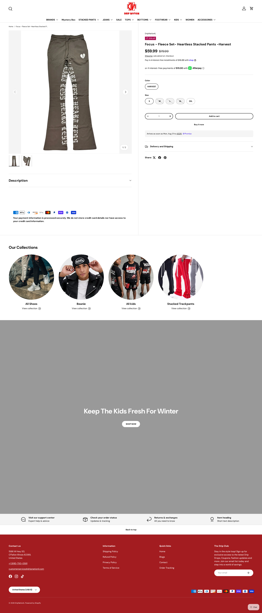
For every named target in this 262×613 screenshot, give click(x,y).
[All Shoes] (31, 277)
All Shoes (31, 304)
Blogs (162, 556)
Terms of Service (111, 567)
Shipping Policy (110, 551)
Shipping (149, 56)
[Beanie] (81, 277)
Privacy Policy (110, 562)
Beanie (81, 304)
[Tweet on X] (154, 157)
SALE (119, 19)
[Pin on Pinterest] (165, 157)
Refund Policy (109, 556)
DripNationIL (150, 33)
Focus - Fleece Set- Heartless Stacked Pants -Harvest (32, 26)
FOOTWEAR (161, 19)
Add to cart (214, 116)
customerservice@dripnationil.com (26, 568)
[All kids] (131, 277)
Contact (163, 562)
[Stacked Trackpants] (180, 277)
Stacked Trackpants (180, 304)
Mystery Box (68, 19)
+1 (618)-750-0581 (18, 563)
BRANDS (50, 19)
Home (11, 26)
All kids (131, 304)
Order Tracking (166, 567)
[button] (252, 8)
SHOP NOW (131, 424)
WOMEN (190, 19)
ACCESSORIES (205, 19)
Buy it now (199, 124)
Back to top (131, 529)
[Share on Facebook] (159, 157)
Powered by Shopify (33, 603)
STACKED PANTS (87, 19)
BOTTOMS (142, 19)
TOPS (128, 19)
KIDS (176, 19)
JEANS (106, 19)
